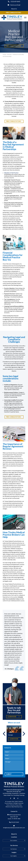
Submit (14, 774)
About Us (14, 9)
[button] (14, 12)
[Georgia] (14, 729)
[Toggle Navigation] (25, 17)
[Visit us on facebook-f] (11, 798)
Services (9, 54)
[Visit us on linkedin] (14, 798)
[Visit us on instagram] (18, 798)
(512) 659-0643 (15, 1)
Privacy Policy (18, 805)
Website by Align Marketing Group (14, 806)
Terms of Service (10, 805)
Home (4, 54)
